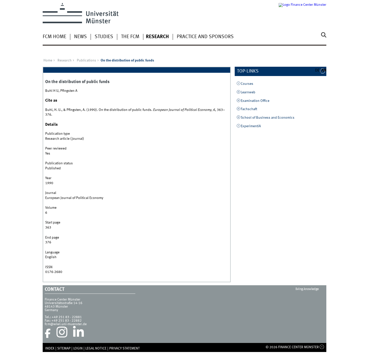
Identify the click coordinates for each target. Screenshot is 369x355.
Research (157, 36)
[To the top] (322, 347)
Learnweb (248, 92)
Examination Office (255, 101)
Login (78, 348)
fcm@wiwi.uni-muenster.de (66, 324)
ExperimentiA (251, 126)
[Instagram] (61, 333)
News (80, 36)
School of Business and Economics (267, 117)
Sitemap (64, 348)
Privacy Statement (124, 348)
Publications (86, 60)
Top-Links (250, 71)
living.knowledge (307, 289)
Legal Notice (95, 348)
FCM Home (54, 36)
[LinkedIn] (78, 333)
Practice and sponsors (205, 36)
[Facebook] (48, 333)
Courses (247, 84)
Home (47, 60)
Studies (104, 36)
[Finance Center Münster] (302, 13)
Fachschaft (249, 109)
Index (49, 348)
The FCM (130, 36)
